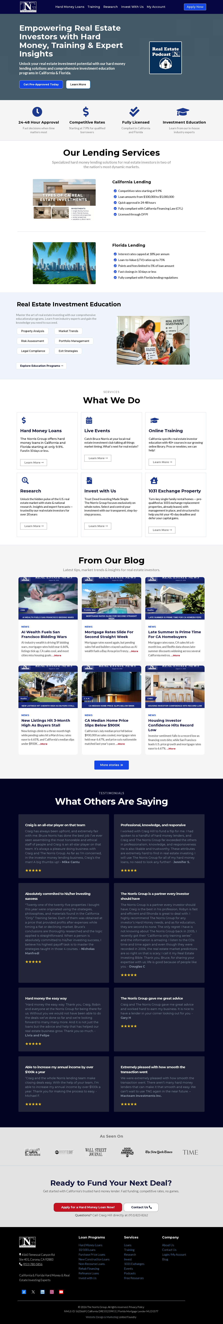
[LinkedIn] (42, 1292)
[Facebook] (24, 1292)
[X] (33, 1292)
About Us (168, 1245)
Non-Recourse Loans (92, 1264)
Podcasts (130, 1273)
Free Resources (134, 1278)
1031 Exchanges (134, 1264)
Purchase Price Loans (92, 1254)
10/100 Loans (87, 1250)
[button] (48, 619)
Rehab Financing (89, 1268)
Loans (127, 1245)
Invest (128, 1259)
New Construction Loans (94, 1259)
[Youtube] (61, 1292)
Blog (165, 1259)
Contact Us (169, 1250)
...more (56, 655)
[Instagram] (51, 1292)
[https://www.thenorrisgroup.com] (28, 7)
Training (129, 1250)
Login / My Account (174, 1254)
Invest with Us (87, 1278)
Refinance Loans (89, 1273)
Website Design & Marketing (102, 1316)
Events (128, 1268)
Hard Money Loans (90, 1245)
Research (130, 1254)
